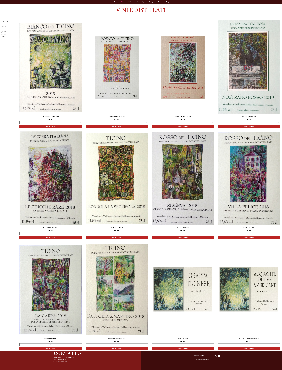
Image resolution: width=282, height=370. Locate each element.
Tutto (2, 29)
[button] (108, 2)
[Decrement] (21, 122)
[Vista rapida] (50, 67)
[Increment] (81, 122)
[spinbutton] (51, 122)
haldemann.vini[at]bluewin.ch (66, 357)
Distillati (3, 36)
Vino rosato (3, 31)
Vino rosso (3, 33)
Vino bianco (3, 34)
